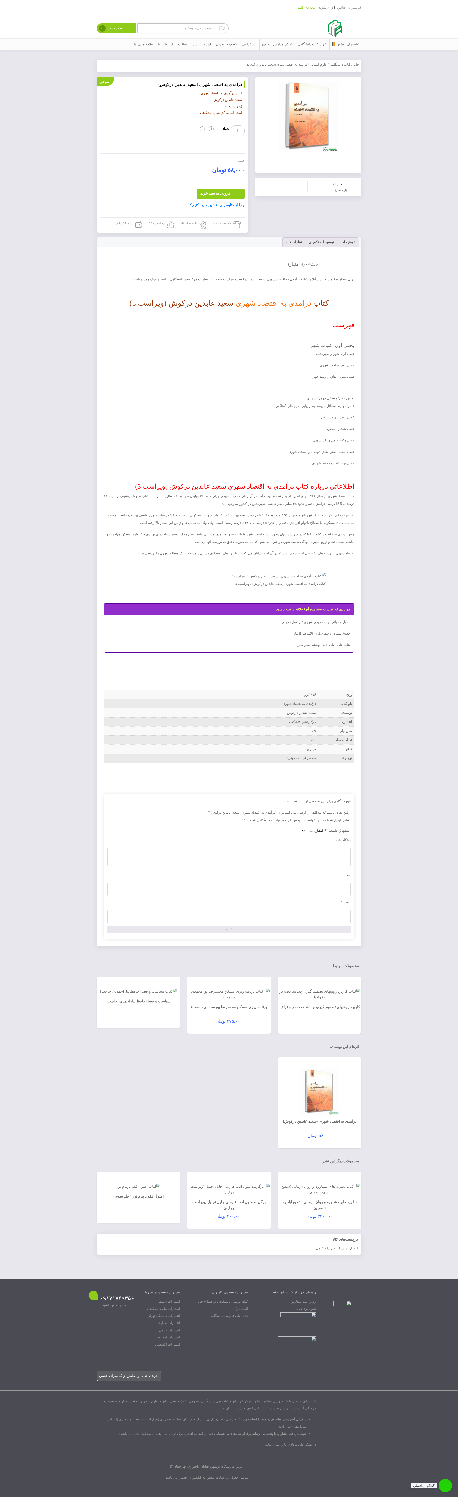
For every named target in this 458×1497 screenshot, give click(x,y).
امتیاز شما (337, 830)
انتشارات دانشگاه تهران (163, 1316)
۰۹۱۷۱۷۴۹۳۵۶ (117, 1298)
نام (347, 875)
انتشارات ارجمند (168, 1337)
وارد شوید (325, 7)
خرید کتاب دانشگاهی (312, 44)
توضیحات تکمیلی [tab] (321, 242)
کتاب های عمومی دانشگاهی (228, 1316)
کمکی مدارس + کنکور (277, 44)
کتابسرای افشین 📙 (345, 44)
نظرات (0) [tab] (294, 242)
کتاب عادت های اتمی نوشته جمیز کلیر (324, 645)
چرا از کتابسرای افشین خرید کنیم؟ (217, 205)
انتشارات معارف (168, 1323)
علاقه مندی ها (143, 44)
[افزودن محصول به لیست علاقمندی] (279, 186)
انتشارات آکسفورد (167, 1344)
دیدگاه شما (342, 839)
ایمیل (346, 902)
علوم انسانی (318, 64)
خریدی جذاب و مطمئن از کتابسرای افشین (128, 1376)
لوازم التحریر (202, 44)
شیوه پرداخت (306, 1309)
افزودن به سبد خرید (215, 193)
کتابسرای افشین (349, 7)
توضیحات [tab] (348, 242)
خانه (356, 64)
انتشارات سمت (169, 1301)
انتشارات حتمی (169, 1330)
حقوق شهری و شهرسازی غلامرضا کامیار (321, 633)
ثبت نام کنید (307, 7)
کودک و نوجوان (226, 44)
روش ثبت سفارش (303, 1301)
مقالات (183, 44)
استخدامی (249, 44)
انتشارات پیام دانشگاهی (163, 1309)
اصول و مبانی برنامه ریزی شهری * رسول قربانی (315, 622)
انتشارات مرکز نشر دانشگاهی (337, 1248)
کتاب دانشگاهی (340, 64)
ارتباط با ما (165, 44)
